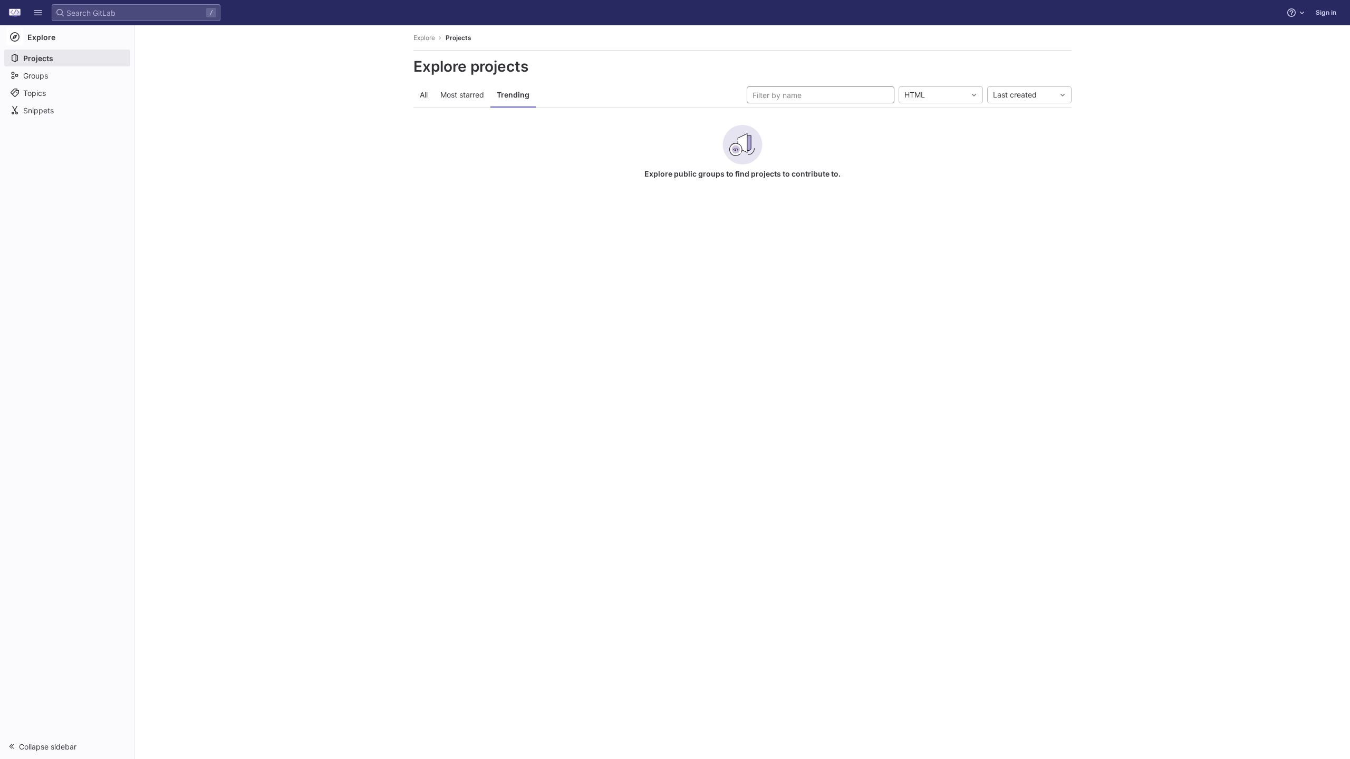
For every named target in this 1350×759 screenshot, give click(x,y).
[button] (38, 12)
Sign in (1326, 12)
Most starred (462, 94)
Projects (458, 38)
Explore (424, 38)
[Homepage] (14, 12)
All (424, 94)
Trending (513, 94)
